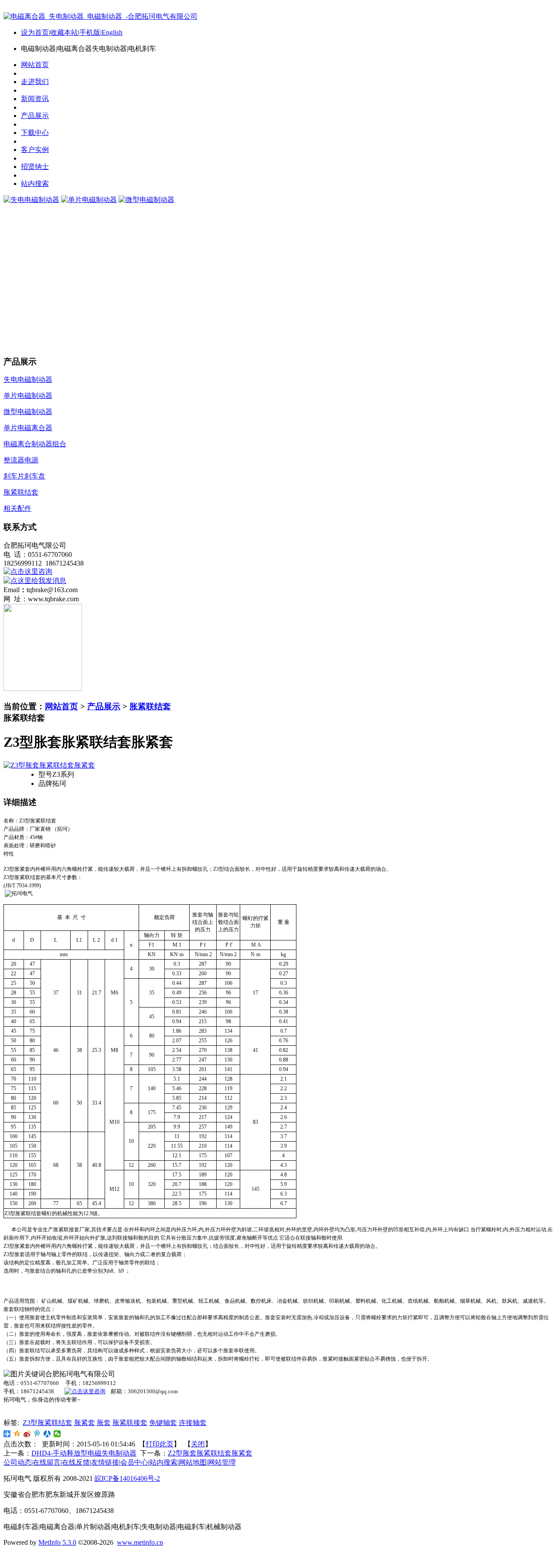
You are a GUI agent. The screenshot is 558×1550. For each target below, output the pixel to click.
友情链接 (105, 1462)
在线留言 (47, 1462)
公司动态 (17, 1462)
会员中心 (134, 1462)
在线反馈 (76, 1462)
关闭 (198, 1444)
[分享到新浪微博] (27, 1433)
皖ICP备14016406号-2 (127, 1478)
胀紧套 (84, 1422)
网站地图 (193, 1462)
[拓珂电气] (85, 1391)
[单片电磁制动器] (89, 199)
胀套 (104, 1422)
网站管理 (222, 1462)
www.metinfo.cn (140, 1542)
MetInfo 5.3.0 (57, 1542)
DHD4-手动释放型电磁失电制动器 (83, 1453)
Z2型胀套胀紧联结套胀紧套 (210, 1453)
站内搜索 (163, 1462)
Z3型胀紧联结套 (47, 1422)
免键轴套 (163, 1422)
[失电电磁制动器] (31, 199)
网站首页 (61, 706)
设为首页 (35, 32)
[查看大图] (49, 765)
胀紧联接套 (129, 1422)
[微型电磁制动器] (146, 199)
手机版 (89, 32)
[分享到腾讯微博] (37, 1433)
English (112, 32)
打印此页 (160, 1444)
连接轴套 (193, 1422)
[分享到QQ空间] (17, 1433)
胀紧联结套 (150, 706)
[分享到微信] (57, 1433)
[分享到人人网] (47, 1433)
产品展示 (103, 706)
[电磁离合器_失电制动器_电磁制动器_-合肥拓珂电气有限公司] (100, 16)
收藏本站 (64, 32)
